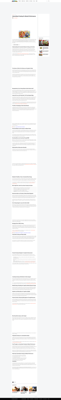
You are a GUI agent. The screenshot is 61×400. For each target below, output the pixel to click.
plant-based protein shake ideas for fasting (30, 164)
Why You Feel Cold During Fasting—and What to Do (46, 51)
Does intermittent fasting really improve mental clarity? (19, 355)
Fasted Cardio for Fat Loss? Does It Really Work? (15, 392)
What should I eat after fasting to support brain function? (19, 358)
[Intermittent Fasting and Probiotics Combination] (40, 55)
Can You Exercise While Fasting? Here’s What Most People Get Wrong (24, 393)
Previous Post (13, 396)
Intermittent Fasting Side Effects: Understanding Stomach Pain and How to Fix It (46, 48)
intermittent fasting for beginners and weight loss (21, 103)
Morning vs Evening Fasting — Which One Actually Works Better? (32, 393)
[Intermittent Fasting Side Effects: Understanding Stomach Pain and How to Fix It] (40, 48)
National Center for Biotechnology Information (23, 53)
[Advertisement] (30, 8)
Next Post (36, 396)
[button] (48, 1)
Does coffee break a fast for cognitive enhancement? (19, 359)
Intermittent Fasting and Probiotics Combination (45, 54)
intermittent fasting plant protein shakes (31, 283)
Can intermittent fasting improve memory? (18, 360)
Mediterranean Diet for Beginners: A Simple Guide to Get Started (22, 232)
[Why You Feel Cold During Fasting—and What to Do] (40, 51)
